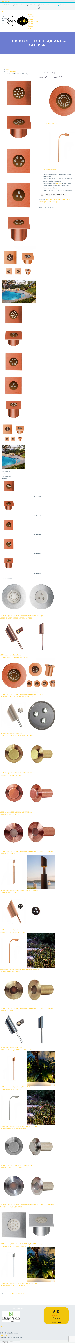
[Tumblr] (50, 207)
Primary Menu (71, 12)
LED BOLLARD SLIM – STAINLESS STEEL (14, 1285)
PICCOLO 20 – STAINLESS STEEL (11, 1207)
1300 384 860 (31, 5)
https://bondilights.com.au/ (64, 5)
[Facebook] (36, 8)
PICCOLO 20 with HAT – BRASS (10, 775)
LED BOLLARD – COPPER (9, 893)
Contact (30, 26)
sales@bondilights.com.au (47, 5)
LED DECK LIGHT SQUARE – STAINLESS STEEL (16, 1246)
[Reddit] (55, 207)
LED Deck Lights (11, 71)
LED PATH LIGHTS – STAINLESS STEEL (13, 1128)
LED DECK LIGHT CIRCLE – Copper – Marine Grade (16, 696)
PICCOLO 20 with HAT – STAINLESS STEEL (14, 1167)
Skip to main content (6, 1)
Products (30, 19)
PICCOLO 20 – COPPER (7, 853)
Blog (29, 28)
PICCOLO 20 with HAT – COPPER (11, 814)
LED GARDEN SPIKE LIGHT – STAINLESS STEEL (16, 736)
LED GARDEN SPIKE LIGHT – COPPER (13, 932)
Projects (30, 23)
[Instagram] (39, 8)
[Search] (50, 30)
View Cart (15, 1294)
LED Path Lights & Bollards (30, 890)
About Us (31, 17)
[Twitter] (45, 207)
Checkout (21, 1294)
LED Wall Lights (27, 773)
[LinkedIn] (53, 207)
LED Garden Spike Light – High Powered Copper (14, 657)
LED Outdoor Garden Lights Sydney (22, 615)
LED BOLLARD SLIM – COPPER (10, 1089)
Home (30, 14)
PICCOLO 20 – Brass (6, 1010)
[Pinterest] (48, 207)
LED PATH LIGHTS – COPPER (10, 971)
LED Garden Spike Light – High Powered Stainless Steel (16, 1050)
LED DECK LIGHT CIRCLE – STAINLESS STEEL (16, 618)
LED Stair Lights (53, 202)
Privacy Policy (4, 1335)
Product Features (33, 21)
